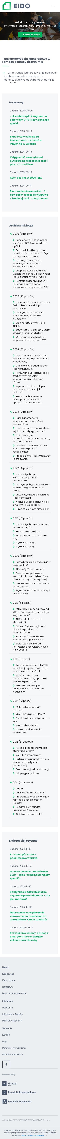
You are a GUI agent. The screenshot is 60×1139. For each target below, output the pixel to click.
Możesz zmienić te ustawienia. (33, 1135)
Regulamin (7, 1007)
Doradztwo (7, 986)
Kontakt (6, 1034)
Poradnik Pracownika (12, 1054)
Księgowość (8, 973)
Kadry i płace (8, 980)
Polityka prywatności (12, 1020)
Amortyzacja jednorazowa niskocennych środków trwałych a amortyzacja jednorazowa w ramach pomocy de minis (30, 76)
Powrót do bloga (30, 34)
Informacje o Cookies (12, 1014)
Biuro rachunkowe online (14, 993)
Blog (4, 1041)
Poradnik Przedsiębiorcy (14, 1047)
